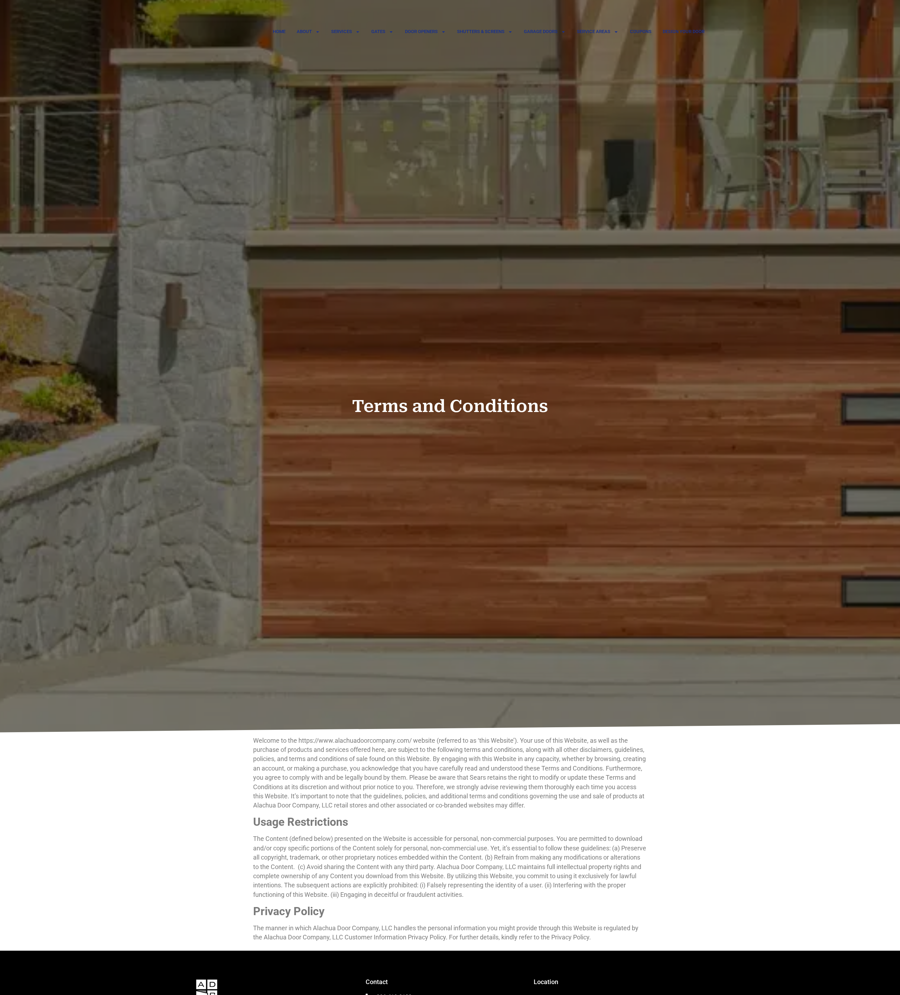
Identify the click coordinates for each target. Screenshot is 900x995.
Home (279, 31)
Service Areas (593, 31)
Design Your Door (684, 31)
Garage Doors (541, 31)
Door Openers (421, 31)
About (304, 31)
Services (341, 31)
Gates (378, 31)
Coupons (640, 31)
